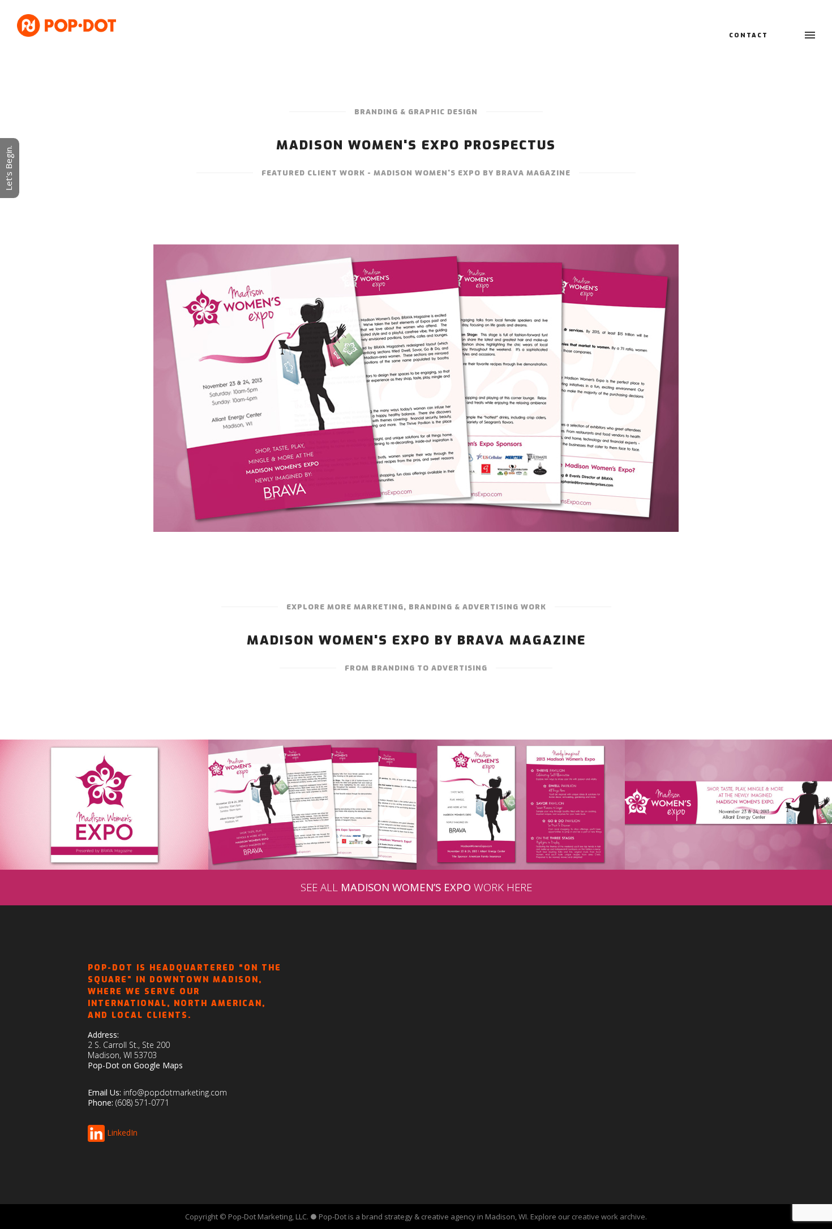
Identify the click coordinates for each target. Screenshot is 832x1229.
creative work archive (608, 1216)
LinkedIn (122, 1132)
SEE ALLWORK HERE (416, 887)
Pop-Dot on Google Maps (135, 1065)
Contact (748, 35)
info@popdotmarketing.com (175, 1092)
